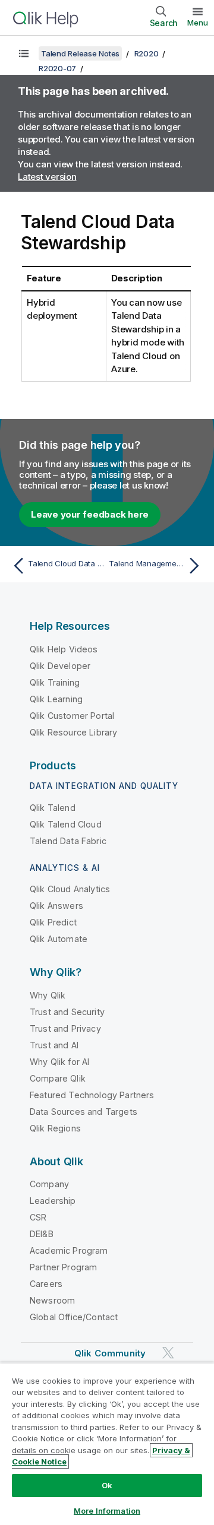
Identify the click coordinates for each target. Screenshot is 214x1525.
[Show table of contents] (24, 53)
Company (49, 1184)
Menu (197, 22)
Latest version (47, 176)
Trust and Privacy (65, 1028)
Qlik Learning (56, 699)
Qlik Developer (60, 666)
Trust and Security (67, 1012)
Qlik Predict (53, 922)
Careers (46, 1284)
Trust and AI (54, 1045)
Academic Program (69, 1250)
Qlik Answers (56, 906)
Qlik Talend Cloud (66, 824)
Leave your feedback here (90, 514)
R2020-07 (57, 68)
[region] (107, 1443)
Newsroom (52, 1300)
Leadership (53, 1201)
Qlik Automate (58, 939)
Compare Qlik (58, 1078)
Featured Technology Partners (92, 1095)
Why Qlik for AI (59, 1062)
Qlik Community (110, 1353)
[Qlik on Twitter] (168, 1353)
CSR (38, 1217)
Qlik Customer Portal (72, 716)
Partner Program (63, 1267)
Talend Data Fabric (68, 841)
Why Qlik (47, 995)
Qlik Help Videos (64, 649)
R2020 (146, 53)
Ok (107, 1485)
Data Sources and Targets (83, 1112)
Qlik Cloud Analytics (70, 889)
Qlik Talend (52, 808)
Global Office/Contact (74, 1317)
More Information (107, 1511)
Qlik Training (55, 682)
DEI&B (42, 1234)
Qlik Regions (55, 1128)
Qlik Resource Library (73, 732)
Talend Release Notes (80, 53)
